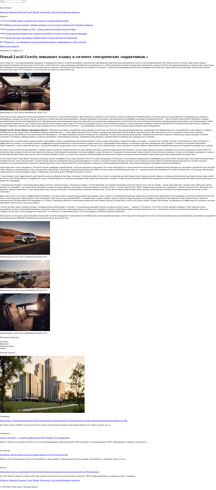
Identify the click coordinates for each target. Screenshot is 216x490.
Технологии (45, 12)
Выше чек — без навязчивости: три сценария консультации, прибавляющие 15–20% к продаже (45, 42)
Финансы (4, 12)
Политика (22, 12)
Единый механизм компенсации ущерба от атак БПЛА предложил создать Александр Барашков (46, 33)
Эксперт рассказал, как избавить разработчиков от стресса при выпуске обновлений (41, 38)
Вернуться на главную (9, 46)
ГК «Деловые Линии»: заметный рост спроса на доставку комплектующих (37, 21)
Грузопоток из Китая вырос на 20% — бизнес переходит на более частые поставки (40, 29)
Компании (66, 12)
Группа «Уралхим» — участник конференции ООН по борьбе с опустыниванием (35, 438)
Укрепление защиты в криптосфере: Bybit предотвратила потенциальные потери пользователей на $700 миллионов (49, 472)
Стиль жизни (56, 12)
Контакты (76, 12)
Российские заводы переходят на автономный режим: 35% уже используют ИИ (34, 455)
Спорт (29, 12)
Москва (36, 12)
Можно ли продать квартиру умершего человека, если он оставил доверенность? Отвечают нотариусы (49, 25)
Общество (13, 12)
